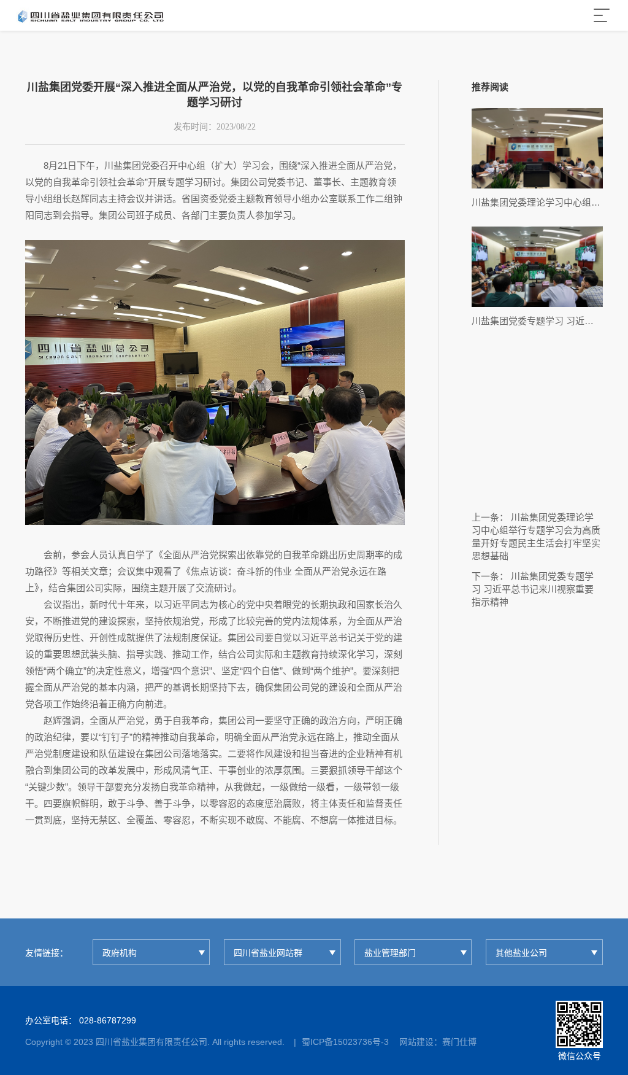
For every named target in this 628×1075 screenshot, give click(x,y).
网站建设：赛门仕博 (438, 1042)
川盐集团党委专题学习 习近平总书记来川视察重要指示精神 (533, 589)
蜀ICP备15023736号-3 (345, 1042)
